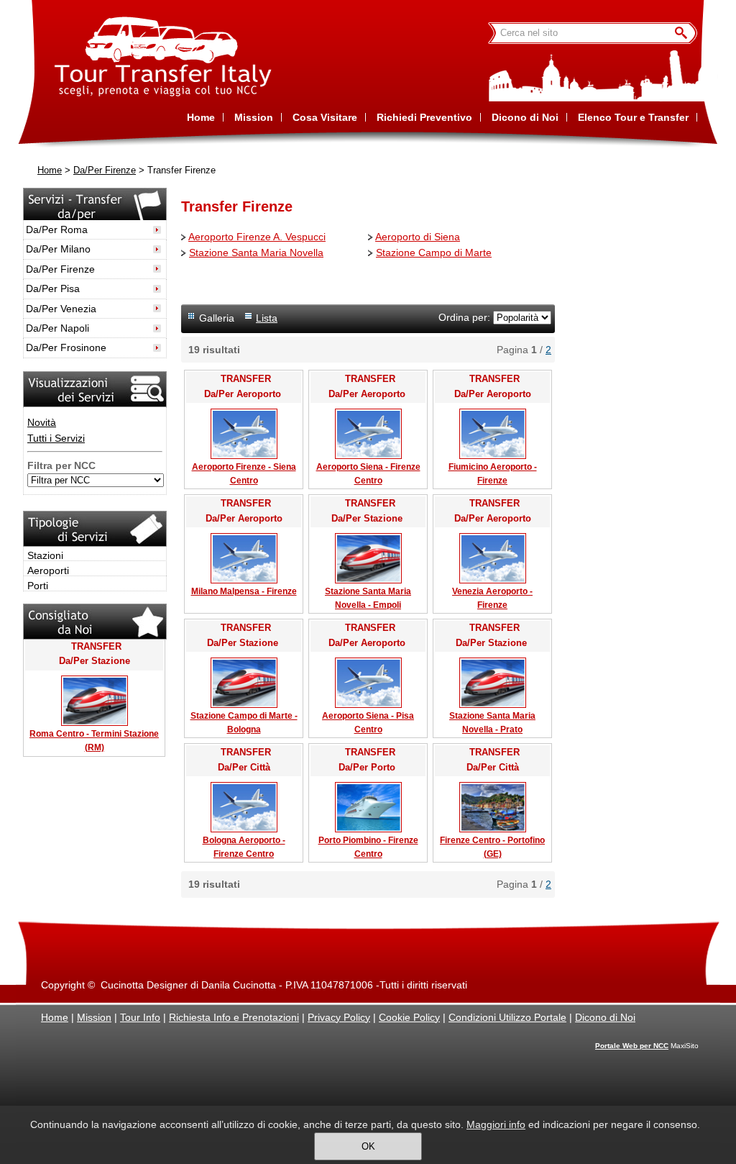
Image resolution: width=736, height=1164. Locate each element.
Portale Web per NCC (631, 1046)
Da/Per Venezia (61, 308)
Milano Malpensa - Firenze (244, 591)
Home (49, 170)
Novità (41, 422)
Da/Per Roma (57, 229)
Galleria (216, 318)
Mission (94, 1017)
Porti (37, 585)
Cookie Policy (409, 1017)
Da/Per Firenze (104, 170)
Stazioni (45, 555)
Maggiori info (495, 1124)
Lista (266, 318)
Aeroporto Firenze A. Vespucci (257, 236)
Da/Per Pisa (53, 288)
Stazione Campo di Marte (434, 252)
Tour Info (140, 1017)
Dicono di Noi (605, 1017)
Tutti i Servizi (56, 438)
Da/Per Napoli (57, 328)
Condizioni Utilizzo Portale (507, 1017)
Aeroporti (48, 570)
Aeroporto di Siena (417, 236)
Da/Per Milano (58, 249)
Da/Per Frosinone (66, 347)
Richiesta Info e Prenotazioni (234, 1017)
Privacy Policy (339, 1017)
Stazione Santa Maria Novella (256, 252)
